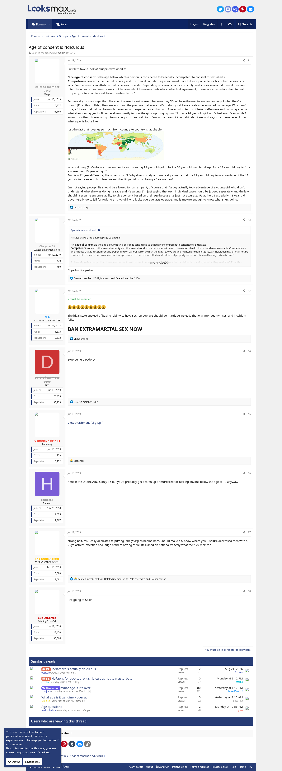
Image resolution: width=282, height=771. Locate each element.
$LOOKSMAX (162, 766)
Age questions (51, 707)
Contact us (136, 766)
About (149, 766)
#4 (249, 351)
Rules (64, 24)
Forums (41, 24)
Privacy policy (220, 766)
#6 (249, 473)
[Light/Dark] (230, 24)
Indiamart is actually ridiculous (73, 669)
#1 (249, 60)
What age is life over (76, 688)
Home (242, 766)
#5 (249, 414)
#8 (249, 591)
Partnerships (179, 766)
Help (233, 766)
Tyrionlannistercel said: (84, 230)
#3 (249, 290)
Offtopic (71, 672)
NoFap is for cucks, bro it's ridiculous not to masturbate (91, 678)
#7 (249, 532)
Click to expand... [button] (159, 263)
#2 (249, 219)
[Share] (244, 60)
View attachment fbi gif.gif (85, 422)
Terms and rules (199, 766)
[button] (49, 24)
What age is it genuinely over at (64, 697)
